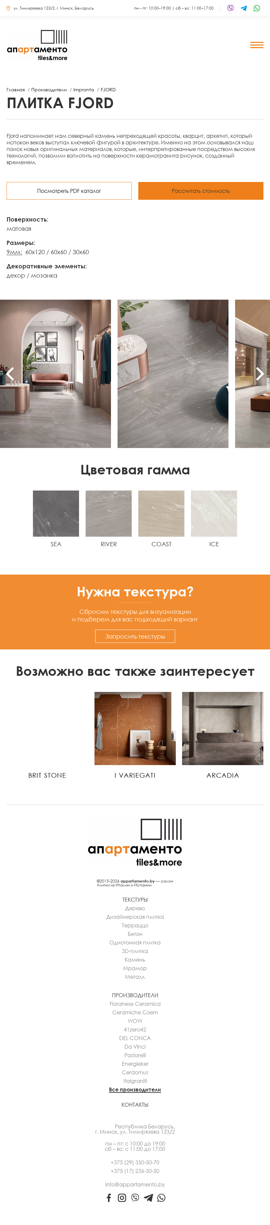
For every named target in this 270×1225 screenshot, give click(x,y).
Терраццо (135, 925)
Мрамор (135, 968)
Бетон (135, 934)
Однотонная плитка (135, 942)
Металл (135, 976)
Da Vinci (135, 1046)
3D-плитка (135, 951)
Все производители (135, 1089)
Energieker (135, 1063)
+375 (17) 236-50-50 (135, 1171)
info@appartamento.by (135, 1184)
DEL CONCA (135, 1038)
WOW (135, 1021)
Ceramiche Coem (135, 1012)
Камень (135, 959)
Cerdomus (135, 1072)
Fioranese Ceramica (135, 1003)
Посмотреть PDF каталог (69, 191)
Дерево (135, 908)
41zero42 (135, 1029)
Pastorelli (135, 1055)
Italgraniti (135, 1081)
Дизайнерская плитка (135, 916)
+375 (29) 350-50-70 (135, 1162)
